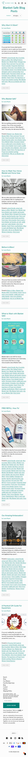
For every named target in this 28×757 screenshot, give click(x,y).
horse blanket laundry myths (12, 487)
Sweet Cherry (10, 77)
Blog (4, 685)
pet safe (23, 73)
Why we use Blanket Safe (17, 154)
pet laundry (13, 222)
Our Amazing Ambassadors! (12, 515)
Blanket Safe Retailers (8, 472)
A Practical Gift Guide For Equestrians (12, 607)
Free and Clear (20, 64)
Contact (5, 687)
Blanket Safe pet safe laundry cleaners (15, 375)
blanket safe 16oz (14, 464)
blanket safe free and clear (9, 468)
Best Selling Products (16, 60)
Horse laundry (12, 220)
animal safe (19, 208)
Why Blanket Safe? (9, 99)
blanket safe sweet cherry (14, 575)
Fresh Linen (11, 68)
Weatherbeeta (10, 496)
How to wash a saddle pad (9, 490)
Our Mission (6, 681)
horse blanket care (19, 68)
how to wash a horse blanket (18, 584)
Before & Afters (6, 60)
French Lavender (6, 66)
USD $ (13, 733)
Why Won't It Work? (10, 25)
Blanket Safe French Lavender (10, 567)
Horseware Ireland (15, 73)
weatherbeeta (5, 154)
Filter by (8, 15)
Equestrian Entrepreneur (15, 578)
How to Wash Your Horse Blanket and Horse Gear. (12, 172)
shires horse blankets (16, 296)
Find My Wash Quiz (8, 683)
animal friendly (11, 58)
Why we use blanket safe (15, 81)
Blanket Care (5, 62)
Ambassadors (11, 559)
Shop (4, 679)
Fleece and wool (10, 64)
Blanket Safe (18, 134)
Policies (5, 689)
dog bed (4, 216)
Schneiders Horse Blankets (9, 75)
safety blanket (12, 224)
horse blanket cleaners (12, 486)
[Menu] (25, 3)
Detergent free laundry (19, 214)
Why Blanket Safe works (16, 391)
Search (5, 677)
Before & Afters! (8, 247)
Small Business (11, 588)
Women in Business (7, 232)
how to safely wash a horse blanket (11, 144)
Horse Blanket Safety (7, 142)
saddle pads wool (18, 294)
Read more (6, 87)
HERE (19, 710)
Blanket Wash (13, 62)
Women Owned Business (8, 661)
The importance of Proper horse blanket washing (13, 387)
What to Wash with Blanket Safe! (12, 314)
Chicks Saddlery (9, 476)
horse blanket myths (20, 140)
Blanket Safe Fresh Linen (18, 470)
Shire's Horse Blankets (13, 494)
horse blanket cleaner (7, 69)
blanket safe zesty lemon (12, 474)
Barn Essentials (20, 58)
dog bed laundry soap (13, 216)
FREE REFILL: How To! (10, 408)
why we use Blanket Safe (15, 230)
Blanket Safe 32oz (10, 563)
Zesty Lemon (5, 156)
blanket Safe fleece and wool (16, 466)
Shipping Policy (7, 691)
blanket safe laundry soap (12, 571)
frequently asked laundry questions (14, 218)
